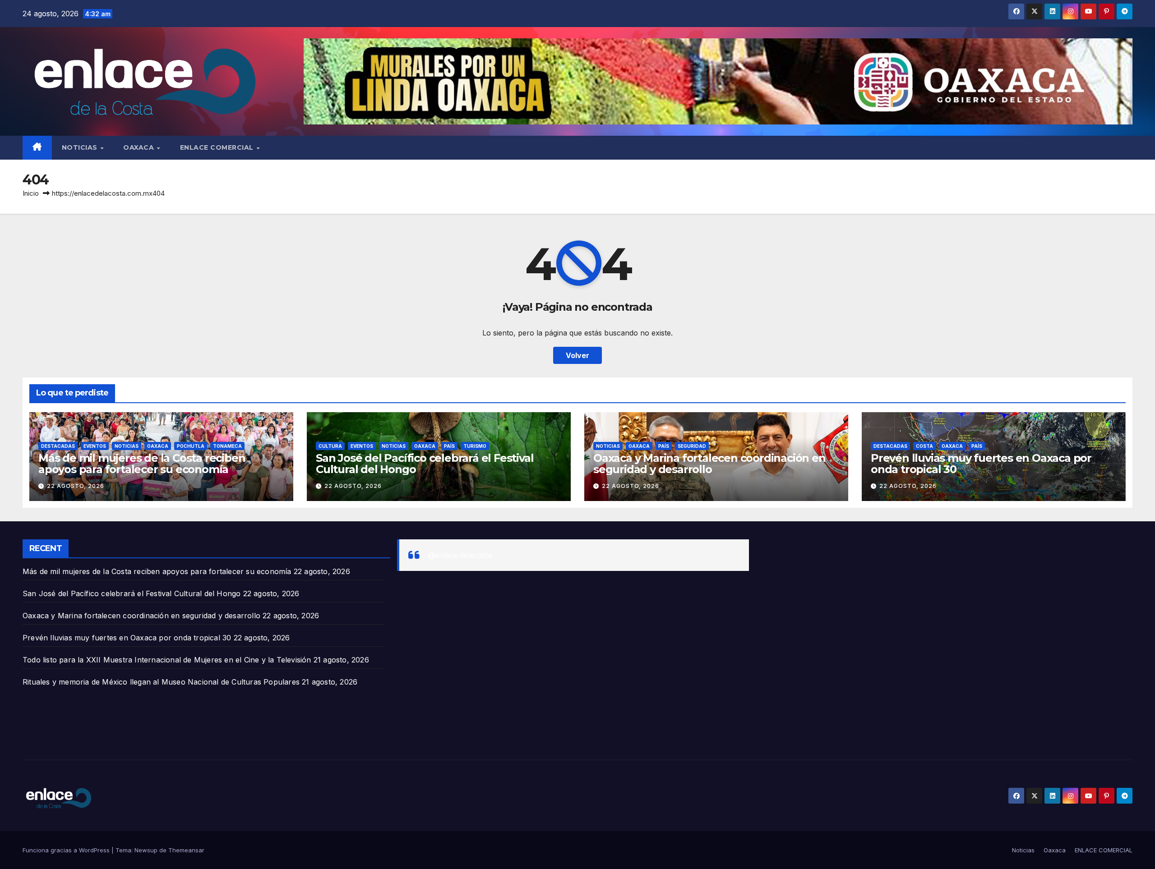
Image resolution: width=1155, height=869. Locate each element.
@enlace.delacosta (460, 555)
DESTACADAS (58, 446)
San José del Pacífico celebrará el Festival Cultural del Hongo (424, 463)
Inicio (31, 193)
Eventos (94, 446)
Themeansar (186, 850)
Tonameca (227, 446)
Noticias (81, 147)
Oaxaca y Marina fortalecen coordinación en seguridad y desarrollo (709, 463)
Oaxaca (139, 147)
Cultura (330, 446)
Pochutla (190, 446)
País (449, 446)
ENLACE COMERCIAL (218, 147)
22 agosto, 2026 (75, 486)
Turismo (474, 446)
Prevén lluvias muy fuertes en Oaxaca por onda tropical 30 (981, 463)
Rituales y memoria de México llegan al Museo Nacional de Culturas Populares (161, 681)
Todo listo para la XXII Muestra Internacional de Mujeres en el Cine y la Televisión (167, 659)
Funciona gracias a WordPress (67, 850)
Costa (924, 446)
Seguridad (692, 446)
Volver (577, 355)
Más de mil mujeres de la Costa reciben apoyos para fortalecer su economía (141, 463)
